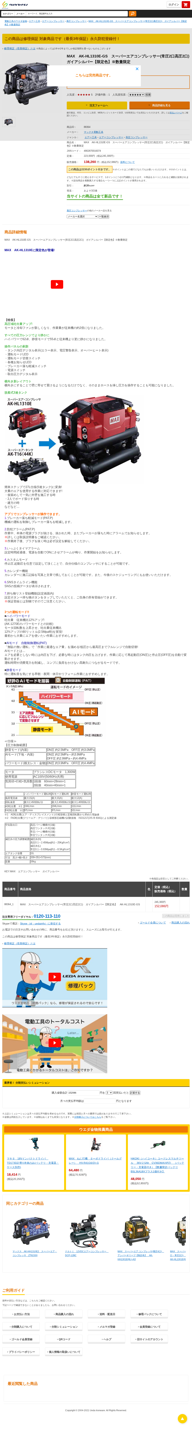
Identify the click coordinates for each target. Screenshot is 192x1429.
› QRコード (63, 1339)
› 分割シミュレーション (64, 1326)
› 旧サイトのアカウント (149, 1339)
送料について (127, 162)
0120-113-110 (47, 916)
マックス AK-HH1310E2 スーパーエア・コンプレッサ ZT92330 (35, 1253)
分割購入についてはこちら (87, 1117)
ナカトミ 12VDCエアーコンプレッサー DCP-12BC (87, 1253)
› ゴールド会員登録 (21, 1339)
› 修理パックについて (149, 1314)
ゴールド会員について (153, 922)
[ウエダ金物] (15, 5)
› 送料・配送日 (106, 1314)
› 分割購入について (21, 1326)
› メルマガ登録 (106, 1326)
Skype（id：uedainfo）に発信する (40, 923)
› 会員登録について (149, 1326)
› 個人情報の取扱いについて (63, 1351)
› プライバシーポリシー (21, 1351)
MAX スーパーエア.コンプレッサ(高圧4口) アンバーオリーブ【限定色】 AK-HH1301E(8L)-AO (140, 1255)
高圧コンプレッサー (77, 210)
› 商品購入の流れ (64, 1314)
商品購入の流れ (180, 922)
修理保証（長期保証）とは (19, 943)
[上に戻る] (182, 1422)
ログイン (174, 4)
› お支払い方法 (21, 1314)
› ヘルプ (106, 1339)
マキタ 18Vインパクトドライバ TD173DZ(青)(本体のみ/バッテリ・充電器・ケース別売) (33, 1163)
